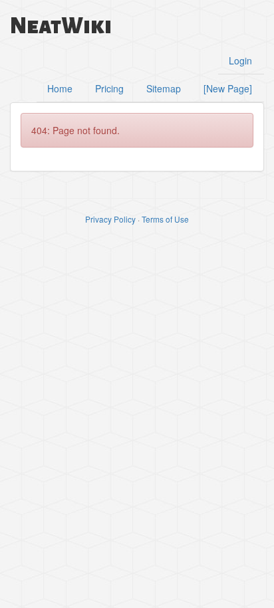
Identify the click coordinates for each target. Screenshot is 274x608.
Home (59, 88)
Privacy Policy (110, 219)
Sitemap (163, 88)
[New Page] (228, 88)
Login (240, 60)
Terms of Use (165, 219)
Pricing (109, 88)
